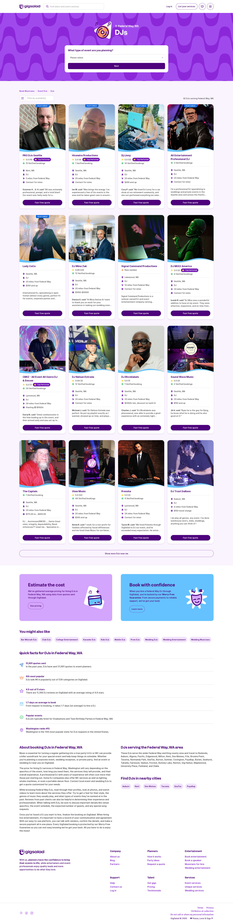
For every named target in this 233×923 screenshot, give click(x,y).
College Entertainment (67, 639)
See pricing (35, 606)
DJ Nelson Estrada (83, 376)
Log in (169, 6)
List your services (186, 6)
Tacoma (165, 786)
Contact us (116, 886)
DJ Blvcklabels (130, 376)
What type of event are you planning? (90, 50)
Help (112, 883)
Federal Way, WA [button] (128, 26)
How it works (154, 856)
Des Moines (150, 786)
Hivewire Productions (85, 155)
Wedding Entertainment (174, 639)
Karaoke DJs (89, 639)
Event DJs (42, 91)
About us (115, 856)
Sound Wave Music (182, 376)
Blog (112, 860)
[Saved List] (202, 6)
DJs (52, 91)
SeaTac (178, 786)
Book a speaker (193, 860)
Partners (114, 864)
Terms (200, 908)
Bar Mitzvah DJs (29, 639)
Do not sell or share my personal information (192, 914)
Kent (137, 786)
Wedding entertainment (197, 868)
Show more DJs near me (116, 553)
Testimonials (154, 890)
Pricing (151, 886)
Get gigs (151, 883)
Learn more (137, 609)
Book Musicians (27, 91)
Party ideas (153, 860)
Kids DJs (105, 639)
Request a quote (156, 864)
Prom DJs (135, 639)
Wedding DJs (151, 639)
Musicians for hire (194, 864)
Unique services (193, 886)
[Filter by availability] (40, 98)
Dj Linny (126, 155)
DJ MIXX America (181, 266)
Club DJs (46, 639)
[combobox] (75, 6)
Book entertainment (195, 856)
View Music (79, 491)
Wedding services (194, 890)
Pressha (126, 491)
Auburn (125, 786)
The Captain (30, 491)
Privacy (210, 908)
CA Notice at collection (202, 911)
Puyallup (191, 786)
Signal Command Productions (139, 266)
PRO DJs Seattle (32, 155)
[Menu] (210, 6)
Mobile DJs (120, 639)
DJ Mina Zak (79, 266)
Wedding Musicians (200, 639)
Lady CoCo (29, 266)
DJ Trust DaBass (181, 491)
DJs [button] (121, 32)
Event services (193, 883)
